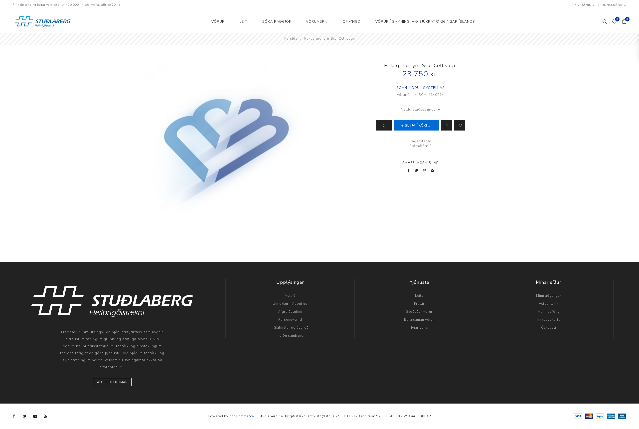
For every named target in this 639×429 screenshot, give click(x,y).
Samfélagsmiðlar (420, 162)
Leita (419, 295)
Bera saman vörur (419, 319)
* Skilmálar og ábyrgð (290, 327)
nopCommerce (241, 416)
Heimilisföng (549, 311)
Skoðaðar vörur (419, 311)
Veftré (290, 295)
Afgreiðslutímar (112, 382)
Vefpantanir (548, 303)
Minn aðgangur (548, 295)
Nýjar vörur (419, 327)
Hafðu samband (290, 335)
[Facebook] (14, 416)
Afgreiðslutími (290, 311)
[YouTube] (35, 416)
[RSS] (46, 416)
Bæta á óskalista (459, 125)
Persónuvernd (290, 319)
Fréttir (419, 303)
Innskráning (614, 5)
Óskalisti (548, 327)
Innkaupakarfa (548, 319)
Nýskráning (583, 5)
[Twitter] (25, 416)
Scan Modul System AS (420, 87)
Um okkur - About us (290, 303)
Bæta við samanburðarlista (446, 125)
